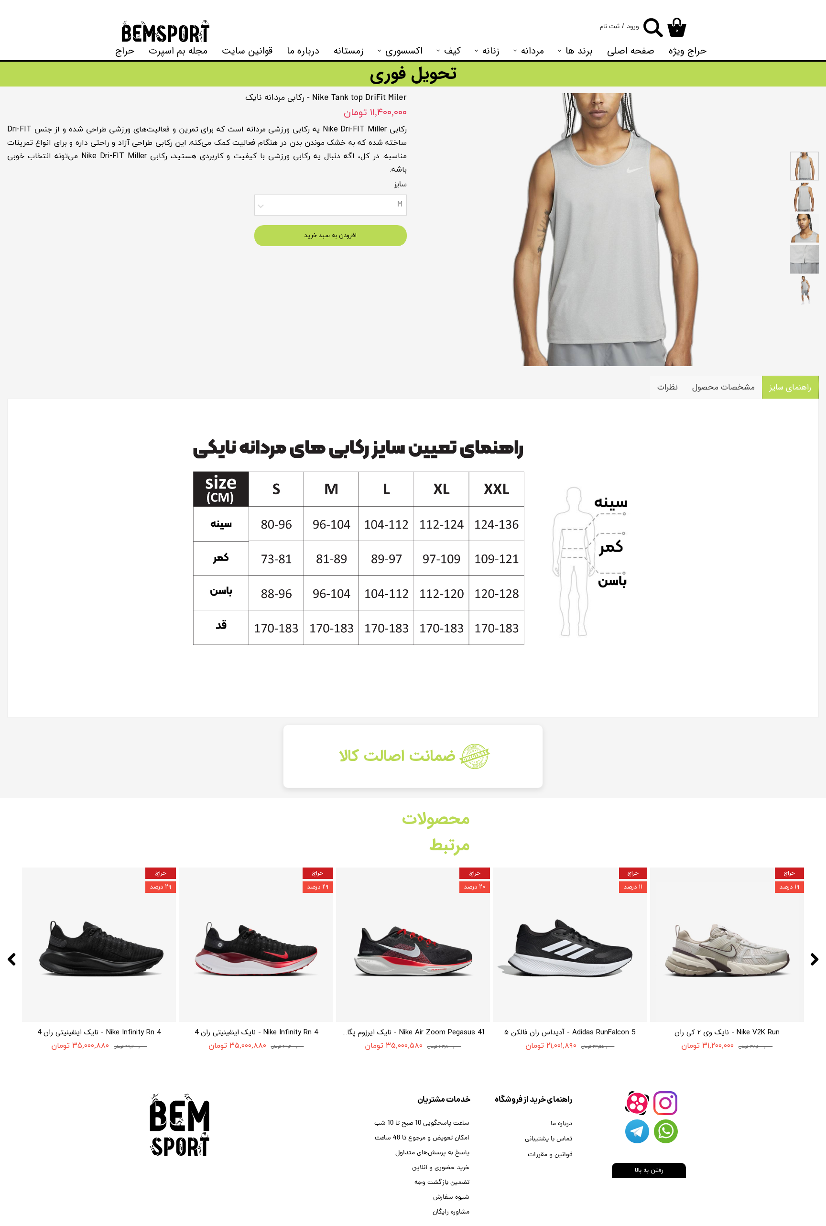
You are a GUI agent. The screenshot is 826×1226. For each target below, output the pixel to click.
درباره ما (303, 50)
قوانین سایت (247, 50)
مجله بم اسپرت (178, 50)
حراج (124, 50)
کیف (452, 50)
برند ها (579, 50)
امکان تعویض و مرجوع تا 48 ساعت (422, 1138)
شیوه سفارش (451, 1198)
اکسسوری (404, 50)
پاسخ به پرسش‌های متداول (432, 1153)
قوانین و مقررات (550, 1155)
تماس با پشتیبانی (548, 1139)
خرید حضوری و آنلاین (440, 1168)
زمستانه (349, 50)
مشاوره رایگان (451, 1212)
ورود (633, 27)
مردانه (532, 50)
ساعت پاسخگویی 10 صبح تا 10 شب (421, 1123)
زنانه (491, 50)
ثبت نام (610, 27)
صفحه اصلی (630, 50)
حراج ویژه (687, 50)
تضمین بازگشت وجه (441, 1183)
